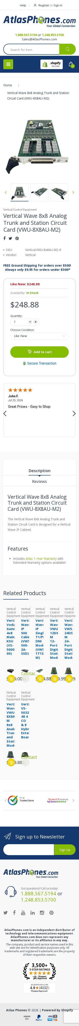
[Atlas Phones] (39, 21)
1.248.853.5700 (53, 35)
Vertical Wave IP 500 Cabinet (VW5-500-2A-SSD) (27, 637)
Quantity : (16, 316)
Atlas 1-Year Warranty (41, 558)
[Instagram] (42, 912)
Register (43, 5)
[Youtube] (23, 912)
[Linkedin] (33, 912)
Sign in (58, 5)
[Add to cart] (11, 679)
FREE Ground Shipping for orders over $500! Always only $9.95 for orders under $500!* (37, 267)
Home (7, 85)
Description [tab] (39, 470)
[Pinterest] (17, 238)
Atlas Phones (16, 1010)
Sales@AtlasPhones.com (39, 39)
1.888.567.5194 (26, 35)
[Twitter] (10, 238)
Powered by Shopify (57, 1010)
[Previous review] (5, 413)
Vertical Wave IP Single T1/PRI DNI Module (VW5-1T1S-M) (42, 639)
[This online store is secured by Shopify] (51, 64)
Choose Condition (22, 330)
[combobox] (39, 49)
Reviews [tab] (39, 481)
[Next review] (74, 413)
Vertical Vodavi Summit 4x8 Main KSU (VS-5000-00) (13, 637)
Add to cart (43, 352)
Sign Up (64, 850)
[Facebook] (4, 238)
